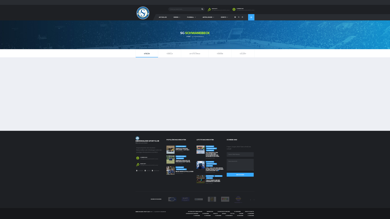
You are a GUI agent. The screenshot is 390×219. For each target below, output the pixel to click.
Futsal (232, 213)
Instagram (156, 170)
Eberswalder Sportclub (143, 211)
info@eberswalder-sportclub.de (221, 10)
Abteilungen (207, 17)
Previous (250, 200)
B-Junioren (206, 213)
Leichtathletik (249, 211)
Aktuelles (163, 17)
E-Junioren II (229, 215)
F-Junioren (218, 215)
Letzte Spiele (194, 53)
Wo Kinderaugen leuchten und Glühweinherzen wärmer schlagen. (212, 154)
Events (223, 17)
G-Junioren (197, 215)
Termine (220, 53)
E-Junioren (240, 215)
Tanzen (241, 213)
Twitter (148, 170)
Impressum (210, 211)
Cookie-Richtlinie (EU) (224, 211)
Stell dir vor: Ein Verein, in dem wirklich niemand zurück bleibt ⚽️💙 (214, 169)
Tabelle (169, 53)
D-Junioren (237, 211)
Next (254, 200)
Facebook (140, 170)
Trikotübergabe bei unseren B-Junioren (213, 180)
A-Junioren (251, 213)
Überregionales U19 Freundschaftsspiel (183, 161)
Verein (175, 17)
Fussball (190, 17)
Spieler (147, 53)
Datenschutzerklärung (195, 211)
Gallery (243, 53)
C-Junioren (251, 215)
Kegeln (224, 213)
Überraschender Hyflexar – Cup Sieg (182, 149)
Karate (215, 213)
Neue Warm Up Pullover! (184, 171)
